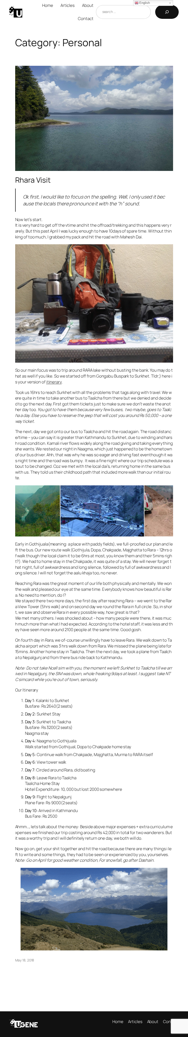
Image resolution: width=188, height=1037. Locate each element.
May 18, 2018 (24, 960)
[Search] (167, 12)
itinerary (54, 382)
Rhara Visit (33, 180)
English (144, 3)
